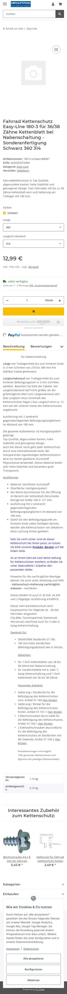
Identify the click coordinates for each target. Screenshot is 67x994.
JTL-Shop (39, 989)
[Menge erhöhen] (60, 300)
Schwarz (12, 213)
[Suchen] (59, 14)
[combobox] (33, 227)
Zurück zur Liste (14, 28)
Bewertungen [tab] (41, 346)
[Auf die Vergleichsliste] (56, 49)
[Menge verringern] (7, 300)
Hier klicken (50, 700)
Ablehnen (33, 980)
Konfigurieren (33, 969)
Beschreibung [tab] (14, 346)
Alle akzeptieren (33, 958)
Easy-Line (22, 166)
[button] (53, 4)
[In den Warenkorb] (6, 40)
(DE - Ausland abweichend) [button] (43, 285)
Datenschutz (31, 948)
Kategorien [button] (11, 884)
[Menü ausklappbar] (5, 2)
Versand (33, 267)
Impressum (13, 948)
